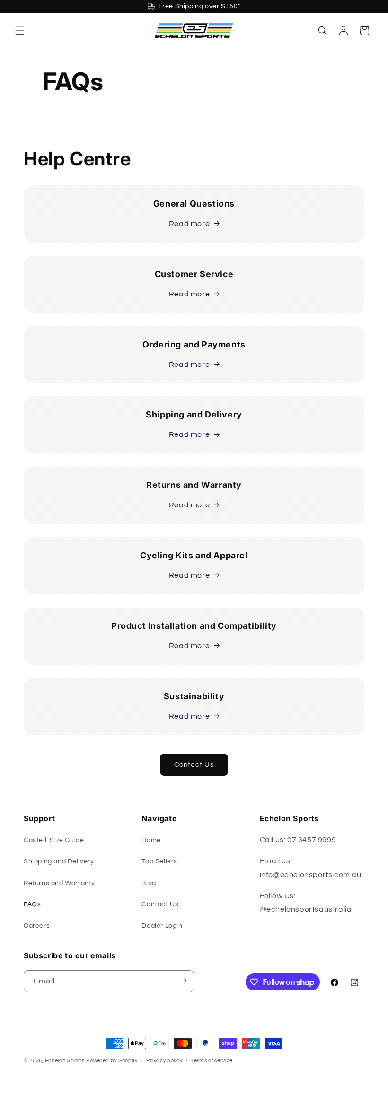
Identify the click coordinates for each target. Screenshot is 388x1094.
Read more (189, 223)
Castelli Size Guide (54, 840)
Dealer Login (161, 925)
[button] (19, 30)
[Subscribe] (183, 981)
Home (150, 840)
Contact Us (194, 764)
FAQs (32, 904)
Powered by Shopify (112, 1060)
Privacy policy (164, 1060)
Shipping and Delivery (59, 861)
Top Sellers (159, 861)
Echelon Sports (65, 1060)
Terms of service (212, 1060)
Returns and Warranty (59, 883)
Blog (148, 883)
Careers (37, 925)
